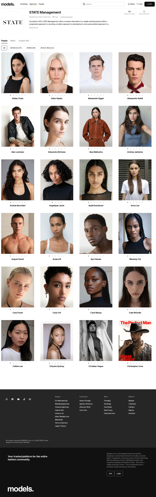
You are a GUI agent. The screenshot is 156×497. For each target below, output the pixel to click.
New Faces (108, 410)
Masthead (59, 420)
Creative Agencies (62, 407)
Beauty (131, 410)
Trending (107, 401)
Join (110, 473)
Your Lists (83, 410)
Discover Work (84, 407)
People (41, 4)
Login (119, 473)
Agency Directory (86, 404)
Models (131, 401)
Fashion (132, 407)
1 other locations (66, 17)
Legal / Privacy (60, 426)
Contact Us (59, 413)
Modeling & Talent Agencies (40, 17)
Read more (33, 27)
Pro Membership (61, 401)
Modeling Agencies (62, 404)
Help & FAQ (59, 410)
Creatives (132, 404)
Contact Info (23, 40)
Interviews (108, 407)
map (56, 17)
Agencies (33, 4)
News (132, 4)
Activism (132, 413)
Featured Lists (109, 413)
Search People (85, 401)
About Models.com (62, 416)
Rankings (24, 4)
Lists (140, 4)
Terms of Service (61, 423)
